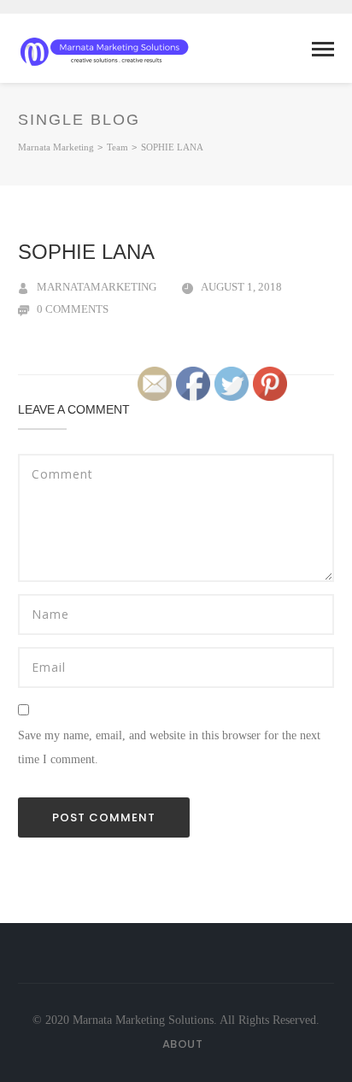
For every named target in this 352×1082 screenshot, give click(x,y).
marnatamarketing (96, 286)
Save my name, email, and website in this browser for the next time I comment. (169, 747)
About (182, 1044)
